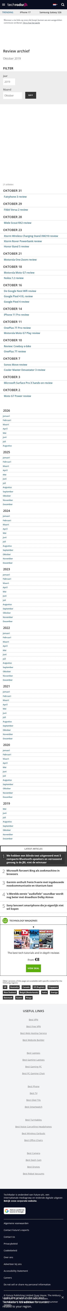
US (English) (39, 987)
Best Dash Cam (33, 1160)
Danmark (8, 997)
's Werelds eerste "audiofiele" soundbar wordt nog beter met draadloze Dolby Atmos (35, 895)
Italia (44, 992)
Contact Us (9, 1236)
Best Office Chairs (33, 1140)
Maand (7, 89)
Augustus (7, 445)
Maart (6, 424)
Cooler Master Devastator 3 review (24, 370)
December (8, 504)
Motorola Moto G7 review (19, 272)
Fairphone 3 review (15, 196)
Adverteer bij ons (13, 1264)
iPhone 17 (25, 12)
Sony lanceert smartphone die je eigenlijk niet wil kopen (35, 907)
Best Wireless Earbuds (33, 1133)
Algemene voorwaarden (16, 1223)
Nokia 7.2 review (14, 278)
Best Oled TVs (33, 1100)
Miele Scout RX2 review (17, 223)
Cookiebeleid (10, 1250)
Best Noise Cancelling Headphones (33, 1126)
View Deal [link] (33, 968)
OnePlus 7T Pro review (17, 328)
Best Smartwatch (33, 1106)
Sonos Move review (15, 364)
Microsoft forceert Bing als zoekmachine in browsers (33, 872)
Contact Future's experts (16, 1230)
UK (5, 987)
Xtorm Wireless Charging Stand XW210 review (31, 236)
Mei (4, 433)
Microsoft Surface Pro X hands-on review (28, 383)
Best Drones (33, 1166)
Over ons (8, 1257)
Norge (29, 997)
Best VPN (33, 1019)
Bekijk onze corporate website (20, 1200)
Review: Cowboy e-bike (17, 346)
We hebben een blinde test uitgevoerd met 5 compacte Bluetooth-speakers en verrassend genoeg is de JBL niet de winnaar (34, 859)
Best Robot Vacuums (33, 1173)
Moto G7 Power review (17, 396)
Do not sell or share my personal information (27, 1284)
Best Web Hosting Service (33, 1033)
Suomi (19, 997)
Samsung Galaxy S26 (50, 12)
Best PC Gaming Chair (33, 1073)
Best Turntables (33, 1119)
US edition (26, 1302)
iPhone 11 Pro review (16, 314)
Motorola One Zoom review (20, 259)
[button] (3, 4)
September (8, 491)
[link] (23, 920)
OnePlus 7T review (15, 351)
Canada (26, 987)
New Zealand (10, 992)
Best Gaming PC (33, 1066)
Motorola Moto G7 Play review (22, 333)
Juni (5, 437)
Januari (6, 416)
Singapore (53, 987)
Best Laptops (33, 1053)
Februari (7, 420)
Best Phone (33, 1086)
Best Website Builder (33, 1040)
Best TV (33, 1093)
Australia (14, 987)
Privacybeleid (11, 1243)
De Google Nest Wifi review (20, 291)
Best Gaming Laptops (33, 1059)
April (5, 428)
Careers (8, 1277)
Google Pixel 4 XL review (18, 296)
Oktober (7, 495)
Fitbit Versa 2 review (16, 209)
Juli (4, 441)
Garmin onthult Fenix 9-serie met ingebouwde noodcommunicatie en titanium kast (35, 883)
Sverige (54, 992)
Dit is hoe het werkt (31, 22)
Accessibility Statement (16, 1270)
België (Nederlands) (29, 992)
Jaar (5, 76)
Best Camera (33, 1153)
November (8, 500)
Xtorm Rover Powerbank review (23, 241)
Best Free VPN (33, 1026)
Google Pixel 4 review (16, 301)
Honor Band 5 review (16, 246)
